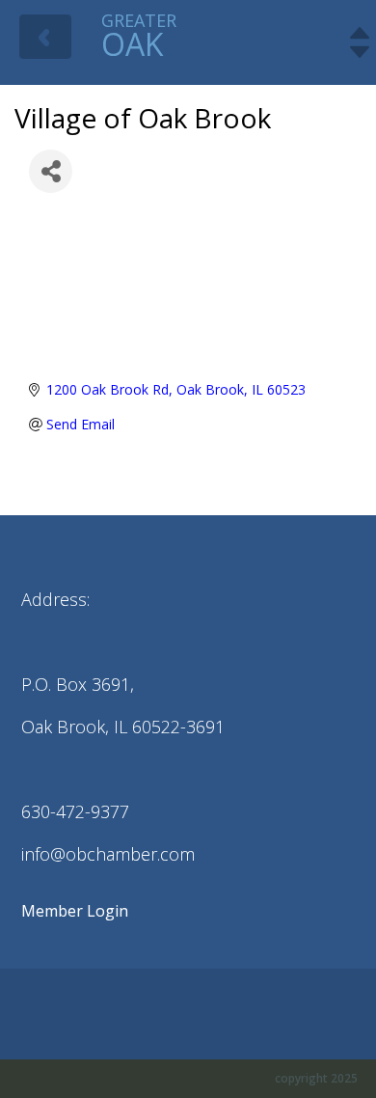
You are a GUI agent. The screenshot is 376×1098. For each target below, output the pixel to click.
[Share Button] (50, 171)
